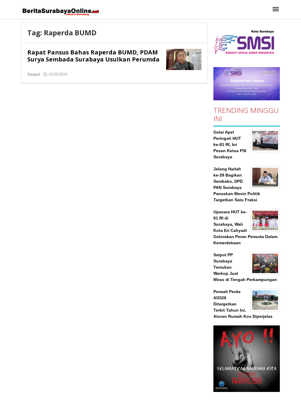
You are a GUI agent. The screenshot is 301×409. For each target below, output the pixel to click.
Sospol (33, 74)
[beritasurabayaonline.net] (60, 11)
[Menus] (276, 10)
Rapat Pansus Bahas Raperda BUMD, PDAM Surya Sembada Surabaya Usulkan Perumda (93, 55)
